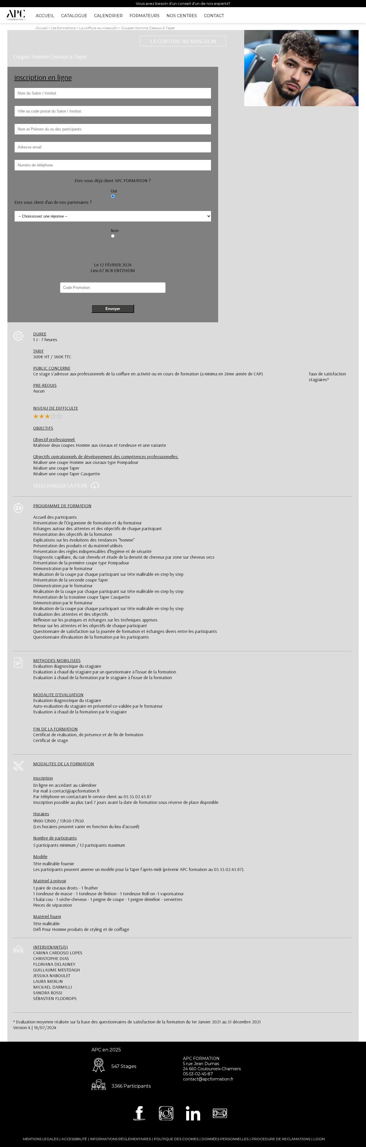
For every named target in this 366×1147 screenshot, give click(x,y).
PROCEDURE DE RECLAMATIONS (281, 1139)
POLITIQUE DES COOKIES (176, 1139)
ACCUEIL (45, 15)
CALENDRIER (108, 15)
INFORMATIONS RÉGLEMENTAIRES (120, 1139)
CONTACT (214, 15)
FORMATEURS (145, 15)
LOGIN (319, 1139)
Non (115, 230)
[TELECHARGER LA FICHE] (93, 487)
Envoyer (113, 309)
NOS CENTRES (181, 15)
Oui (114, 191)
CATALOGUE (74, 15)
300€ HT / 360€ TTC (52, 353)
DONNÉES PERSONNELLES (225, 1139)
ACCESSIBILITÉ (74, 1139)
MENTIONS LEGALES (40, 1139)
